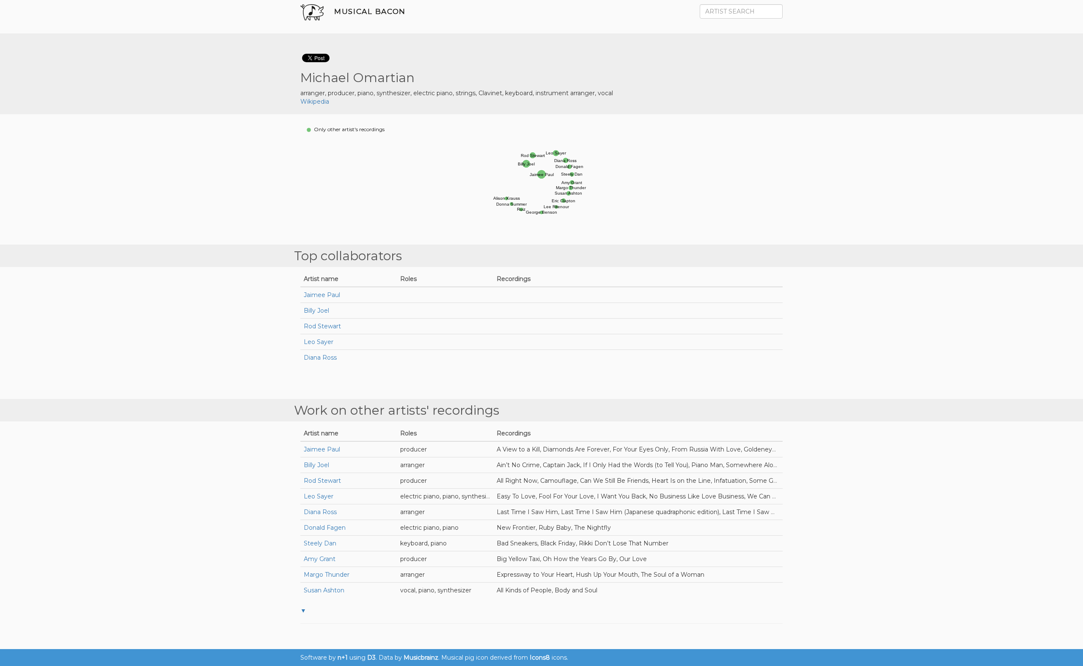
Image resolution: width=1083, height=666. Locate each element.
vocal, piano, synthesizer (435, 590)
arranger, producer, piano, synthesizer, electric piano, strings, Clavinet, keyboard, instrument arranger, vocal (456, 93)
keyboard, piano (423, 543)
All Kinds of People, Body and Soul (547, 590)
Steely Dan (320, 543)
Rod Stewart (322, 326)
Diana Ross (320, 357)
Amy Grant (319, 559)
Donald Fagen (325, 527)
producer (413, 449)
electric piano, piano (429, 527)
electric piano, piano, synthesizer (447, 496)
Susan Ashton (324, 590)
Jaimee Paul (322, 295)
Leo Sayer (318, 342)
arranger (412, 465)
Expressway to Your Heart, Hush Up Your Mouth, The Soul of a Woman (600, 574)
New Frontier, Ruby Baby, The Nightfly (554, 527)
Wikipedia (314, 101)
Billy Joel (316, 310)
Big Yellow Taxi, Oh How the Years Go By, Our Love (572, 559)
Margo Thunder (326, 574)
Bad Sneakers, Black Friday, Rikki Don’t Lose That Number (582, 543)
